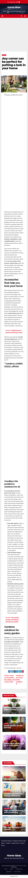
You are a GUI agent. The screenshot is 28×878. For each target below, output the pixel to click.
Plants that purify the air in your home (14, 744)
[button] (21, 16)
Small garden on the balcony (13, 726)
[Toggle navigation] (25, 16)
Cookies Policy (15, 843)
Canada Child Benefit (13, 779)
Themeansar (14, 867)
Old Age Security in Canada (12, 828)
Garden (6, 705)
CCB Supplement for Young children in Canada (13, 796)
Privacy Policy (17, 871)
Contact (8, 843)
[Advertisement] (14, 37)
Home (6, 869)
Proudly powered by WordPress (9, 865)
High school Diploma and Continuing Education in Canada (13, 812)
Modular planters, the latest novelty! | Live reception (14, 710)
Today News (7, 791)
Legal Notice (9, 871)
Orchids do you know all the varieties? (19, 679)
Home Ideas (13, 7)
